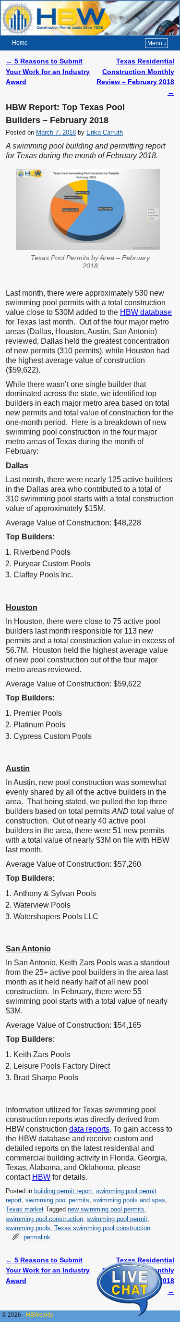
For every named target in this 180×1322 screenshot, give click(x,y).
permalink (37, 1237)
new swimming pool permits (106, 1209)
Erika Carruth (104, 132)
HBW (41, 1177)
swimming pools (28, 1228)
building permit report (63, 1191)
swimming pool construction (44, 1218)
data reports (89, 1129)
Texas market (25, 1209)
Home (20, 42)
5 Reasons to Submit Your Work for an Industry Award (48, 71)
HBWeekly (39, 1314)
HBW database (146, 312)
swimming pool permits (57, 1200)
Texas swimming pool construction (102, 1228)
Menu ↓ (157, 43)
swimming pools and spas (129, 1200)
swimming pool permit (117, 1218)
